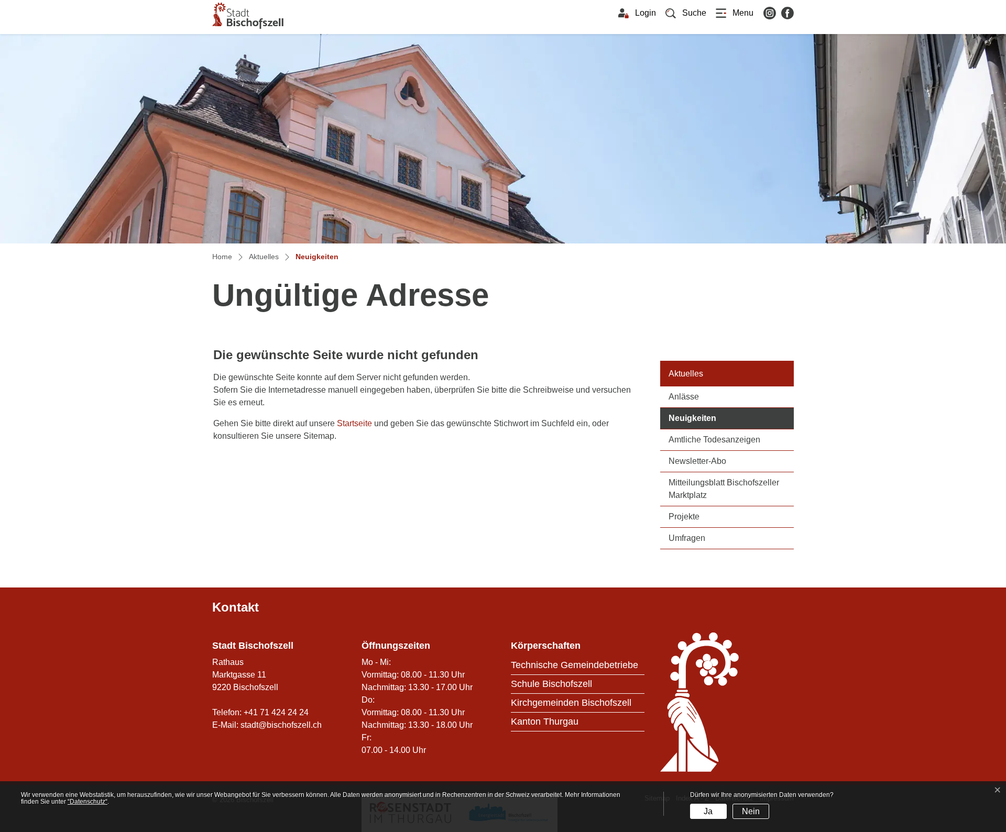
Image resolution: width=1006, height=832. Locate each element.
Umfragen (687, 538)
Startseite (354, 423)
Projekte (684, 516)
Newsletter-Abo (697, 461)
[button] (686, 13)
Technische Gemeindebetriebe (574, 665)
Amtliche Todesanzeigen (714, 439)
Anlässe (684, 396)
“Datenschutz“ (87, 801)
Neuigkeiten (718, 418)
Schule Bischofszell (551, 684)
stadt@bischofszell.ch (281, 724)
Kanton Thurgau (544, 721)
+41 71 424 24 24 (276, 712)
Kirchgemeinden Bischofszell (571, 702)
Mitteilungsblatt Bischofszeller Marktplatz (724, 489)
